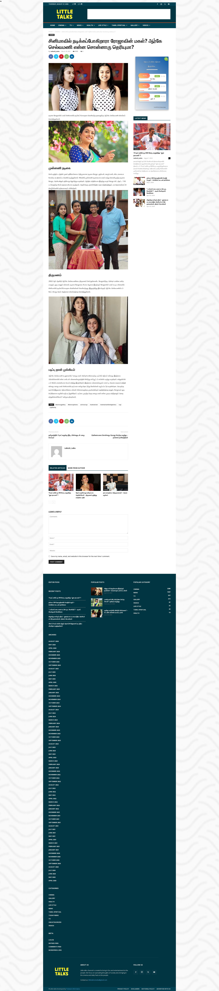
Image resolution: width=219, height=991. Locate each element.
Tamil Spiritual (118, 25)
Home (52, 25)
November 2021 (54, 816)
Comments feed (55, 947)
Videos (145, 25)
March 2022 (53, 802)
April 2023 (52, 757)
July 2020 (52, 870)
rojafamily (53, 407)
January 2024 (54, 727)
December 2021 (54, 812)
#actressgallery (60, 404)
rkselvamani (94, 404)
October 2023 (54, 737)
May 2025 (52, 679)
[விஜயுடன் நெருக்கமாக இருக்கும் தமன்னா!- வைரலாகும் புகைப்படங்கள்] (96, 591)
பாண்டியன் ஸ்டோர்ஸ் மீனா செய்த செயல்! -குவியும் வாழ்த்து (114, 600)
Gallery (134, 25)
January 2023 (54, 768)
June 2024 (52, 716)
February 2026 (54, 651)
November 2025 (54, 658)
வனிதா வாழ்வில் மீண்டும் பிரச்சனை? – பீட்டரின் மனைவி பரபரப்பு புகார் (116, 611)
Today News (54, 915)
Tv (71, 25)
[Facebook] (157, 4)
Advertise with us (163, 989)
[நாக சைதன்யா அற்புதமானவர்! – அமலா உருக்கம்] (115, 482)
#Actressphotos (73, 404)
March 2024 (53, 720)
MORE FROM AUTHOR (76, 468)
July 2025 (52, 672)
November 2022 (54, 775)
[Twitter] (165, 4)
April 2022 (52, 798)
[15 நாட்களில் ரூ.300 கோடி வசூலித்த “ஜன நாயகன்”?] (61, 482)
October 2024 (54, 703)
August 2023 (54, 744)
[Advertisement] (128, 14)
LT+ (79, 4)
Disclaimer (135, 989)
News (79, 25)
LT (73, 4)
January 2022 (54, 809)
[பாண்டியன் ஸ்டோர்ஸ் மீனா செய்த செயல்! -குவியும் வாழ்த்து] (96, 602)
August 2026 (54, 641)
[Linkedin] (72, 56)
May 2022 (52, 795)
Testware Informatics (73, 989)
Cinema (61, 25)
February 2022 (54, 805)
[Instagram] (161, 4)
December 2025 (54, 655)
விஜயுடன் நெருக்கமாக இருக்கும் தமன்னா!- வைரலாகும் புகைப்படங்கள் (115, 589)
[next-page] (53, 502)
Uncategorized (55, 922)
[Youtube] (168, 4)
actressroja (83, 404)
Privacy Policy (123, 989)
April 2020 (52, 881)
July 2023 (52, 747)
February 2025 (54, 689)
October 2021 (54, 819)
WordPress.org (55, 950)
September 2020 (55, 863)
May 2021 (52, 836)
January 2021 (54, 850)
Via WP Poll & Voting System (160, 107)
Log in (51, 940)
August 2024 (54, 710)
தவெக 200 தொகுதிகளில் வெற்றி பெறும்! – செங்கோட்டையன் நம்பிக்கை (158, 179)
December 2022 (54, 771)
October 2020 (54, 860)
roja (120, 404)
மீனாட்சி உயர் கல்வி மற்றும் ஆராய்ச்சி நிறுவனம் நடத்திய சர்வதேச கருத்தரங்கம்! (65, 625)
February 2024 (54, 723)
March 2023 (53, 761)
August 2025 (54, 669)
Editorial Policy (148, 989)
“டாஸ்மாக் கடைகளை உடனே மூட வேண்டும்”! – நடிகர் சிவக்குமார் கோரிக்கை (157, 191)
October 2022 (54, 778)
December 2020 (54, 853)
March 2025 (53, 686)
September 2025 (55, 665)
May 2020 (52, 877)
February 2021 (54, 846)
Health (90, 25)
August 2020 (54, 867)
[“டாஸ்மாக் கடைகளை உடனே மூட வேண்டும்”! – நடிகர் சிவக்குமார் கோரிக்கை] (139, 192)
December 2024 (54, 696)
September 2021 (55, 822)
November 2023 (54, 734)
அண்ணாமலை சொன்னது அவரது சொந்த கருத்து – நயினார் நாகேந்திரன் (109, 436)
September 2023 (55, 740)
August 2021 (54, 826)
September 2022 (55, 781)
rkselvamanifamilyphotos (108, 404)
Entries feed (54, 943)
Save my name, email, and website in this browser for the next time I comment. (80, 556)
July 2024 (52, 713)
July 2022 (52, 788)
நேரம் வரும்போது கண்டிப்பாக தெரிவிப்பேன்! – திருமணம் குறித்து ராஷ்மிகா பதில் (86, 495)
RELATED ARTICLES (57, 468)
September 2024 (55, 706)
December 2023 (54, 730)
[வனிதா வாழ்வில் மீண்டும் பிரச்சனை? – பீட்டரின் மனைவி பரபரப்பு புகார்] (96, 613)
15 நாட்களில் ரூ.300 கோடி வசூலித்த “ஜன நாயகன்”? (65, 598)
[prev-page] (50, 502)
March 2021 (53, 843)
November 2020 (54, 857)
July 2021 (52, 829)
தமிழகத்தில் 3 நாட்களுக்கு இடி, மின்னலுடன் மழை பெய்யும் (67, 436)
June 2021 (52, 833)
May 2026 (52, 645)
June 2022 (52, 792)
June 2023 (52, 751)
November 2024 (54, 699)
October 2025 (54, 662)
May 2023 (52, 754)
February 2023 (54, 764)
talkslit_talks (55, 51)
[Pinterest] (61, 56)
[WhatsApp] (66, 56)
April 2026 (52, 648)
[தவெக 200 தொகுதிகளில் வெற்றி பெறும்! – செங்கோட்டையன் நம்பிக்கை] (139, 181)
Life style (102, 25)
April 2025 (52, 682)
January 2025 (54, 693)
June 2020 (52, 874)
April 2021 (52, 840)
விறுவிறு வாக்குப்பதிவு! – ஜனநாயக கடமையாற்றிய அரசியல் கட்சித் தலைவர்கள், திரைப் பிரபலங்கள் (157, 202)
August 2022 (54, 785)
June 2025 (52, 675)
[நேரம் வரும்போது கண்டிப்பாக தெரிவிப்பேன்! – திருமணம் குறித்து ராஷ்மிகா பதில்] (88, 482)
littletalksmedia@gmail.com (97, 980)
